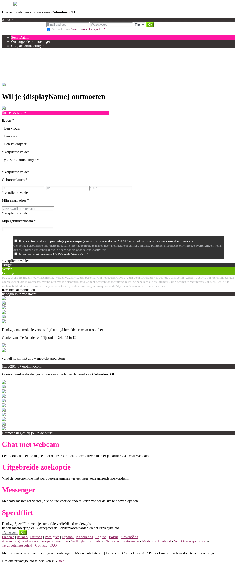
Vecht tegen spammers (190, 541)
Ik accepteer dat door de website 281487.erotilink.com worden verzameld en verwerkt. (107, 241)
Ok (23, 532)
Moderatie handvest (157, 541)
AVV (60, 254)
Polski (113, 537)
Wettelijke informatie (86, 541)
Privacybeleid (78, 254)
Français (8, 537)
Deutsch (36, 537)
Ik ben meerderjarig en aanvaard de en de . (53, 254)
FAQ (53, 545)
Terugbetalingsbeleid (17, 545)
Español (68, 537)
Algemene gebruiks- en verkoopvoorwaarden (35, 541)
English (100, 537)
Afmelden (10, 532)
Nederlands (84, 537)
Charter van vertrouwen (122, 541)
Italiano (22, 537)
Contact (41, 545)
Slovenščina (129, 537)
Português (52, 537)
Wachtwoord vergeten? (88, 29)
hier (61, 561)
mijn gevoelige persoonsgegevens (67, 241)
